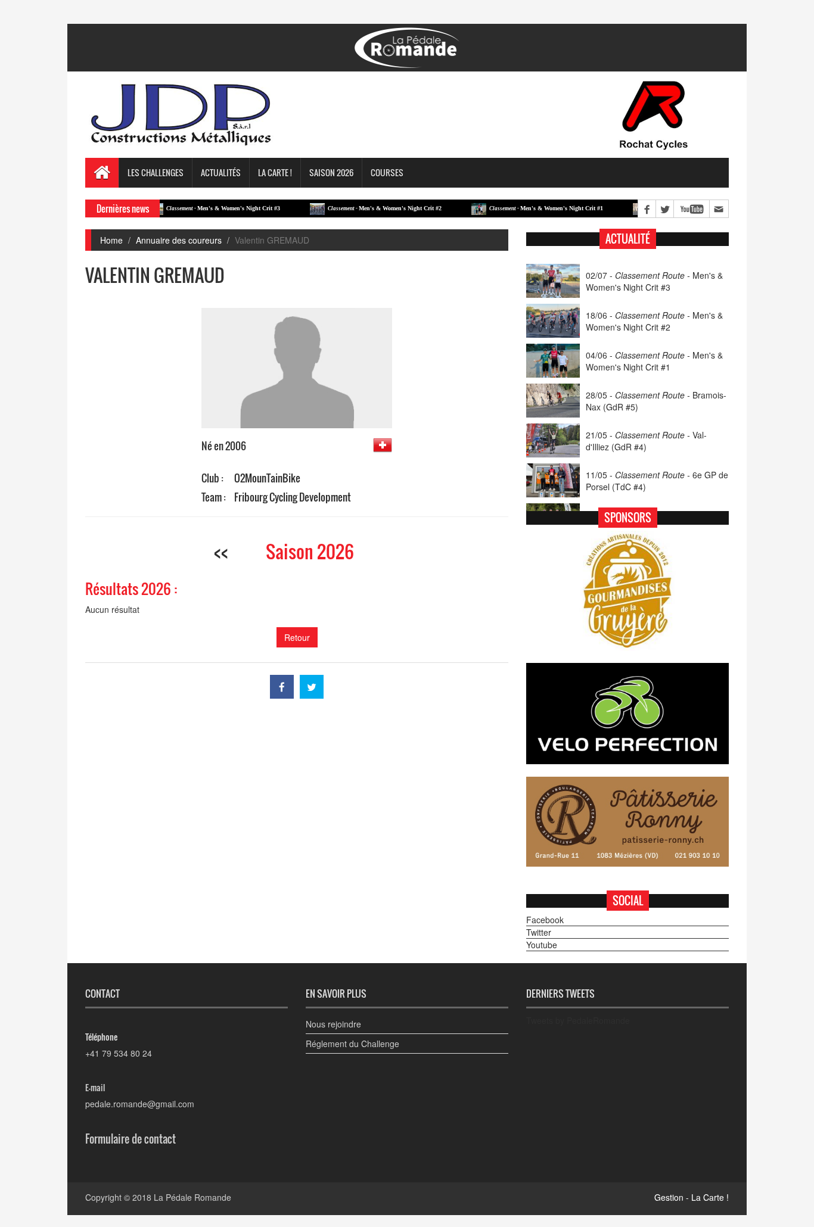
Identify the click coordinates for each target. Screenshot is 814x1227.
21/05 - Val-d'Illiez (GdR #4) (646, 441)
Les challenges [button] (156, 172)
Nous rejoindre (333, 1024)
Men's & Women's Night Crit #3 (199, 208)
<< (221, 551)
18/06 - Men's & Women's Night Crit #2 (654, 321)
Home (111, 240)
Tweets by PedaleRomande (578, 1020)
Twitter (538, 932)
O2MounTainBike (267, 478)
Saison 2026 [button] (331, 172)
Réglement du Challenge (352, 1044)
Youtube (541, 945)
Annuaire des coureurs (179, 240)
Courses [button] (387, 172)
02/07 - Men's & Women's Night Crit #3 (654, 281)
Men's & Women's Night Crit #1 (522, 208)
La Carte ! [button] (275, 172)
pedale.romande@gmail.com (139, 1104)
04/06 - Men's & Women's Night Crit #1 (654, 361)
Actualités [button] (221, 172)
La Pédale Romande (192, 1197)
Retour (297, 637)
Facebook (545, 920)
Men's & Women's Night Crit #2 (361, 208)
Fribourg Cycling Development (292, 497)
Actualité (627, 239)
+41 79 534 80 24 (118, 1053)
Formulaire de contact (130, 1139)
